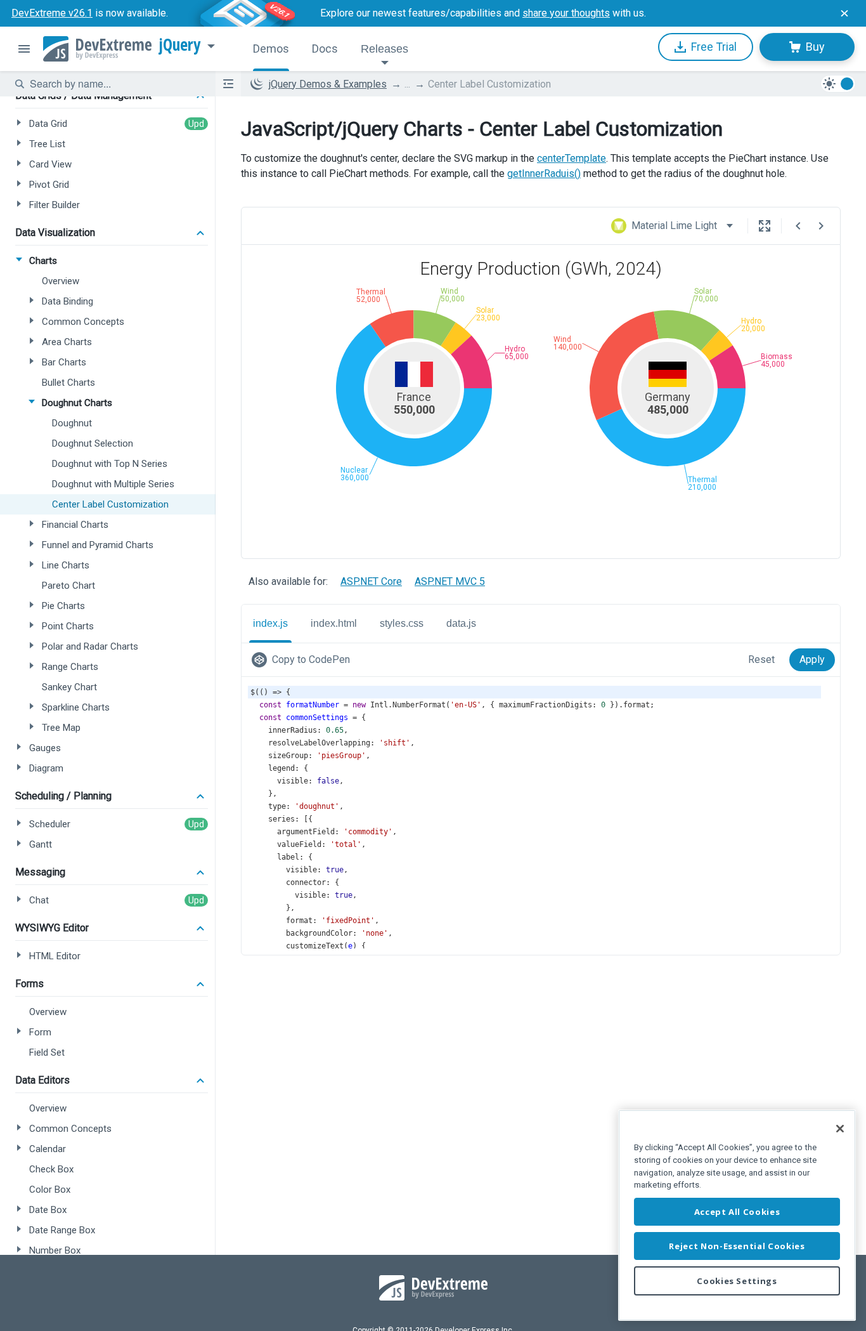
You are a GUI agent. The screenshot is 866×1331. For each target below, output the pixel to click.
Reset (761, 659)
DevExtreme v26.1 (52, 13)
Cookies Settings (737, 1281)
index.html (334, 623)
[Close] (840, 1129)
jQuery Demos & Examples (328, 84)
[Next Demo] (821, 225)
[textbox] (115, 83)
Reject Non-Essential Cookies (737, 1246)
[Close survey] (844, 13)
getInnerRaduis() (544, 173)
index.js (270, 623)
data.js (461, 623)
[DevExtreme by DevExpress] (97, 49)
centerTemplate (571, 158)
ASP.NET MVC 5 (450, 581)
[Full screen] (764, 225)
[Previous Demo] (798, 225)
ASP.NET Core (371, 581)
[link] (303, 659)
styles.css (401, 623)
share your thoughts (566, 13)
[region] (737, 1215)
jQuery (180, 45)
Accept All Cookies (737, 1211)
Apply (812, 659)
